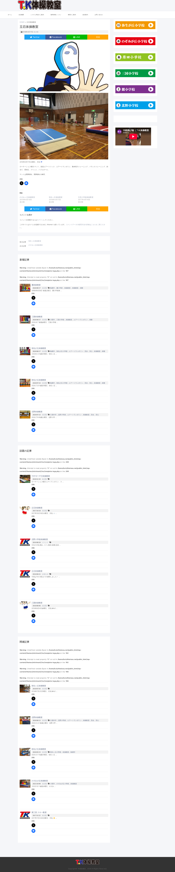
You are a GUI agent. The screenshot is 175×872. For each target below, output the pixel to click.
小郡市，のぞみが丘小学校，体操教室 (63, 783)
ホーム (10, 14)
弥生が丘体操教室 (39, 348)
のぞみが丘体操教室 (40, 781)
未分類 (44, 288)
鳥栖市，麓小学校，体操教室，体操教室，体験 (66, 288)
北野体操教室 (37, 411)
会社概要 (21, 14)
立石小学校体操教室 (85, 197)
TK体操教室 (87, 863)
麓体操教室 (36, 285)
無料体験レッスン (56, 14)
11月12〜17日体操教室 (41, 476)
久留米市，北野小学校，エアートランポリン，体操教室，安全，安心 (74, 414)
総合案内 (85, 14)
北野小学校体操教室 (40, 539)
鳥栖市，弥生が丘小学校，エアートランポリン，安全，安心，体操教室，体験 (77, 351)
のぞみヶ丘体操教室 (27, 197)
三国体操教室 (37, 316)
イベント (45, 542)
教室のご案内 (72, 14)
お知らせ (45, 574)
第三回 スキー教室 (39, 812)
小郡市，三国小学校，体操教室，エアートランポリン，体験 (71, 319)
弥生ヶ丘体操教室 (55, 197)
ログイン (40, 220)
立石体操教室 (37, 508)
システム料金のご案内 (37, 14)
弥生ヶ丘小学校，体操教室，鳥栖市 (62, 752)
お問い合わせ (99, 14)
